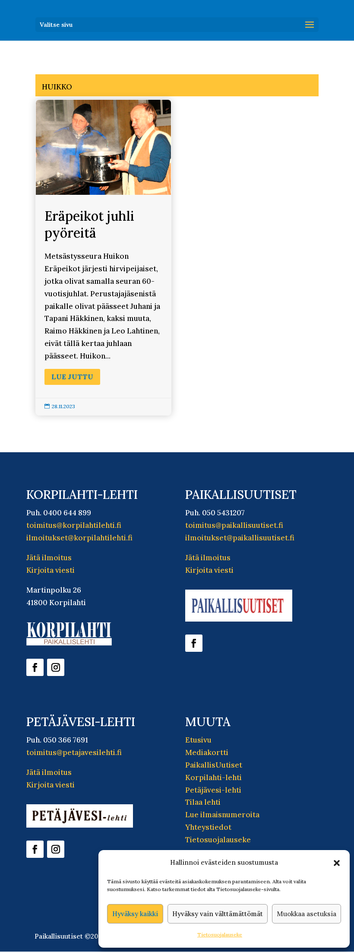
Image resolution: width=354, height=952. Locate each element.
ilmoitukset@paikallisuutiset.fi (239, 538)
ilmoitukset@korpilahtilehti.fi (79, 538)
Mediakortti (206, 752)
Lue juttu (72, 376)
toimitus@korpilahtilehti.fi (73, 525)
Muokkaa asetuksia (306, 914)
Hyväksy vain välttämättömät (217, 914)
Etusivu (198, 740)
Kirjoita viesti (50, 570)
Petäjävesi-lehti (213, 790)
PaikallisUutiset (213, 765)
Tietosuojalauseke (219, 934)
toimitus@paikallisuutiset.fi (234, 525)
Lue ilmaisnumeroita (222, 814)
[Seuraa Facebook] (35, 667)
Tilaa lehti (203, 802)
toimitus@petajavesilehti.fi (74, 752)
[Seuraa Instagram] (55, 667)
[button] (336, 863)
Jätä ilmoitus (49, 557)
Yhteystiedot (208, 827)
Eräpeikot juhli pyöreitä (103, 257)
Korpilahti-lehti (213, 777)
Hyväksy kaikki (135, 914)
